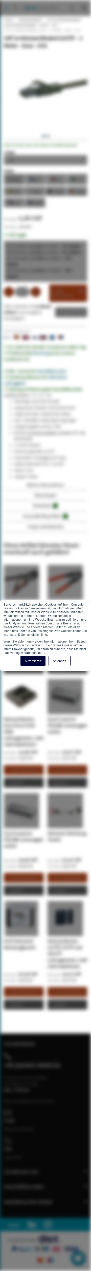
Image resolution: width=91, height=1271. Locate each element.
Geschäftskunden (52, 371)
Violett (35, 202)
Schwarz (56, 191)
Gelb (14, 191)
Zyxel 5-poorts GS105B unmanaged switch (67, 725)
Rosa (14, 202)
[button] (43, 136)
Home (8, 19)
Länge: (10, 152)
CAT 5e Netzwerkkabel (63, 19)
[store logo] (39, 2)
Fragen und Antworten (46, 526)
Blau (35, 179)
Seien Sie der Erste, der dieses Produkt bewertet (40, 145)
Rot (56, 179)
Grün (77, 179)
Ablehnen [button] (59, 661)
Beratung (41, 352)
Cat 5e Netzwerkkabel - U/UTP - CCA (30, 25)
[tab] (45, 486)
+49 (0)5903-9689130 (32, 1065)
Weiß (35, 191)
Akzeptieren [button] (33, 661)
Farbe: (9, 170)
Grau (14, 179)
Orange (77, 191)
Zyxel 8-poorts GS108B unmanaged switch (23, 839)
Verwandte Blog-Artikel (44, 516)
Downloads (44, 505)
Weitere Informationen (45, 484)
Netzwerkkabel (30, 19)
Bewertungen (46, 495)
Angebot (67, 312)
